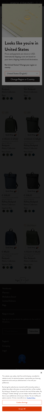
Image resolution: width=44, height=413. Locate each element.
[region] (22, 391)
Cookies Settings (22, 402)
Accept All (22, 409)
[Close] (41, 372)
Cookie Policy (31, 398)
